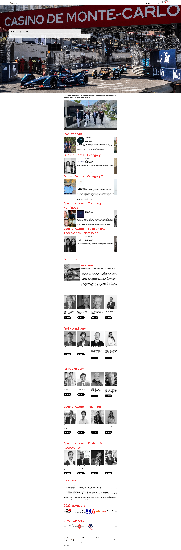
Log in (81, 545)
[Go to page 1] (91, 527)
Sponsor (81, 540)
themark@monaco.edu (70, 541)
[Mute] (114, 128)
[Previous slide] (1, 47)
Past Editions (82, 537)
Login (113, 542)
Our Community (83, 539)
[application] (90, 115)
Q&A (80, 544)
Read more (67, 317)
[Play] (64, 128)
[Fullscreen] (116, 128)
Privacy (113, 539)
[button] (90, 115)
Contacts (113, 537)
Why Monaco (98, 537)
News (81, 542)
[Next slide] (179, 47)
